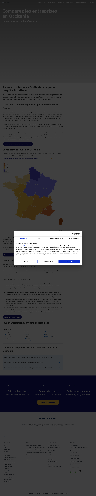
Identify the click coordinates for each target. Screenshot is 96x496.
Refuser (26, 261)
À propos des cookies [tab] (73, 238)
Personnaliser (47, 261)
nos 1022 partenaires (26, 245)
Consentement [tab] (23, 238)
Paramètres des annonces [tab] (56, 238)
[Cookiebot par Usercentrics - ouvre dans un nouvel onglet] (73, 234)
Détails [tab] (39, 238)
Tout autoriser (69, 261)
